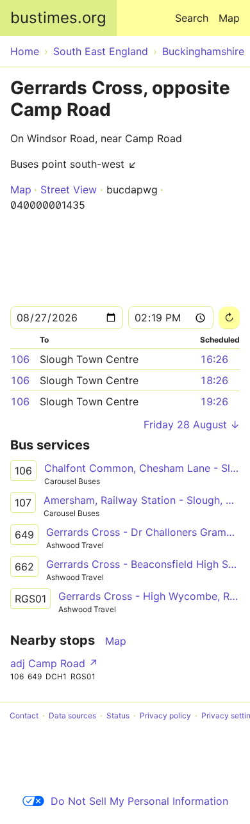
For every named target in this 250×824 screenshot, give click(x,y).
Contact (24, 715)
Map (229, 18)
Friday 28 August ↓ (192, 424)
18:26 (214, 380)
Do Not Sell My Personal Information (139, 801)
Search (191, 18)
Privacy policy (165, 715)
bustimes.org (58, 17)
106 (19, 359)
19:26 (214, 401)
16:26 (214, 359)
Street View (68, 189)
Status (117, 715)
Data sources (72, 715)
